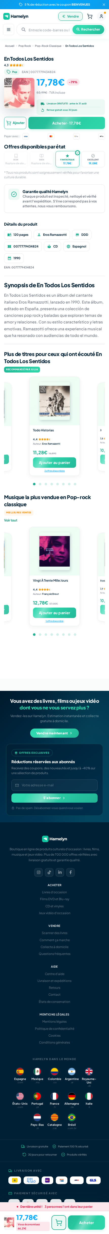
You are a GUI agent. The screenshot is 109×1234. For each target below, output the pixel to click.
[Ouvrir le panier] (90, 16)
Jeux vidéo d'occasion (54, 913)
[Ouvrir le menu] (8, 29)
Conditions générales (54, 1042)
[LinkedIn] (60, 872)
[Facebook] (70, 872)
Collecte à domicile (54, 947)
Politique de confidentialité (54, 1029)
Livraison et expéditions (54, 981)
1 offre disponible (54, 621)
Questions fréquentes (54, 954)
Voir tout (10, 520)
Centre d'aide (54, 974)
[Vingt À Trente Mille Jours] (54, 551)
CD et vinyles (54, 906)
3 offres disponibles (54, 470)
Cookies (54, 1035)
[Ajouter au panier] (59, 1222)
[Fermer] (104, 5)
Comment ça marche (55, 940)
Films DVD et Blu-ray (54, 899)
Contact (54, 994)
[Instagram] (38, 872)
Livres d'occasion (54, 892)
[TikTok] (49, 872)
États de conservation (54, 1002)
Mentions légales (54, 1021)
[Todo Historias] (54, 401)
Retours (54, 988)
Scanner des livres (54, 933)
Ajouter (19, 123)
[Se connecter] (101, 16)
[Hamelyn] (15, 16)
